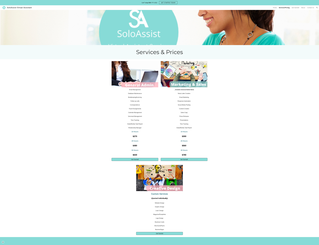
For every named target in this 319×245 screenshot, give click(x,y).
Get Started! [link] (295, 8)
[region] (159, 2)
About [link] (303, 8)
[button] (317, 8)
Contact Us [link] (310, 8)
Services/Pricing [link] (284, 8)
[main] (159, 52)
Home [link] (275, 8)
